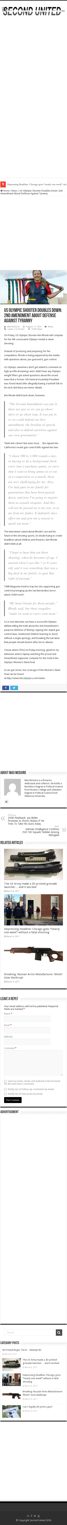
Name (8, 1013)
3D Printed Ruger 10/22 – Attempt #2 (21, 1350)
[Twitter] (34, 1516)
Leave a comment (16, 329)
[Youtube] (38, 1516)
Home (6, 190)
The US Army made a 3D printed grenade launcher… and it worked (30, 885)
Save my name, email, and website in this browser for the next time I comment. (32, 1082)
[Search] (59, 1332)
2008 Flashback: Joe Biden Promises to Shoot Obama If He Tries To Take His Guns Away (26, 819)
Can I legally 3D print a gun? (37, 1406)
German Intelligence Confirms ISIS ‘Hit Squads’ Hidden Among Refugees (41, 831)
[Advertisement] (33, 55)
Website (8, 1036)
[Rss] (28, 1516)
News (14, 190)
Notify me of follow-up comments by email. (31, 1089)
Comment (10, 1048)
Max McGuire (13, 326)
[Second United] (33, 10)
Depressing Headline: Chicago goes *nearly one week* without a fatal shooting (32, 930)
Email (8, 1025)
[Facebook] (31, 1516)
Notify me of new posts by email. (25, 1093)
